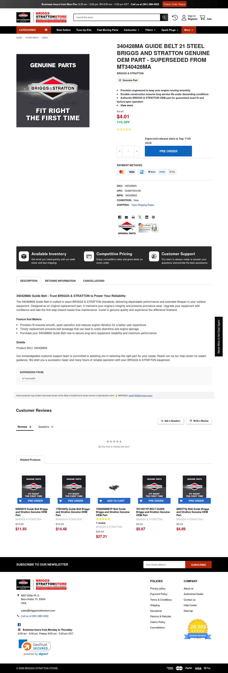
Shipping (155, 605)
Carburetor (130, 30)
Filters (149, 30)
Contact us (190, 599)
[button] (35, 647)
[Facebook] (120, 217)
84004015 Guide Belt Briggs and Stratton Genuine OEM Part (32, 512)
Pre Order (35, 501)
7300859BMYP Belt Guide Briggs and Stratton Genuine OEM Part (113, 512)
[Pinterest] (153, 217)
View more (127, 105)
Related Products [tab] (30, 460)
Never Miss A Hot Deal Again (218, 336)
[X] (140, 217)
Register (192, 19)
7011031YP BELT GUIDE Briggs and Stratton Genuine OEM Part (153, 512)
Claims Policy (157, 622)
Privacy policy (158, 588)
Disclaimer (156, 610)
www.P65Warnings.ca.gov (140, 395)
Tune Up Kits (83, 30)
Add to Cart (116, 501)
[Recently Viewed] (175, 17)
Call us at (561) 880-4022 (145, 4)
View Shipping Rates (143, 204)
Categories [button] (27, 30)
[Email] (126, 217)
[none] (53, 90)
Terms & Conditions (161, 599)
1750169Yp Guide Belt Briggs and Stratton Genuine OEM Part (73, 512)
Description (28, 281)
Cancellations (93, 281)
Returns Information (60, 281)
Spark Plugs (168, 30)
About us (188, 588)
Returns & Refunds (160, 616)
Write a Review (200, 420)
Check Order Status (174, 4)
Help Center (190, 605)
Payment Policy (158, 594)
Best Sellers (64, 30)
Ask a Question (172, 420)
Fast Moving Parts (107, 30)
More (187, 30)
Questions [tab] (43, 426)
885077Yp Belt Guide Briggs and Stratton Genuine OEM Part (192, 512)
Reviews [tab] (22, 426)
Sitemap (188, 610)
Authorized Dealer (193, 594)
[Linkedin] (147, 217)
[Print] (133, 217)
